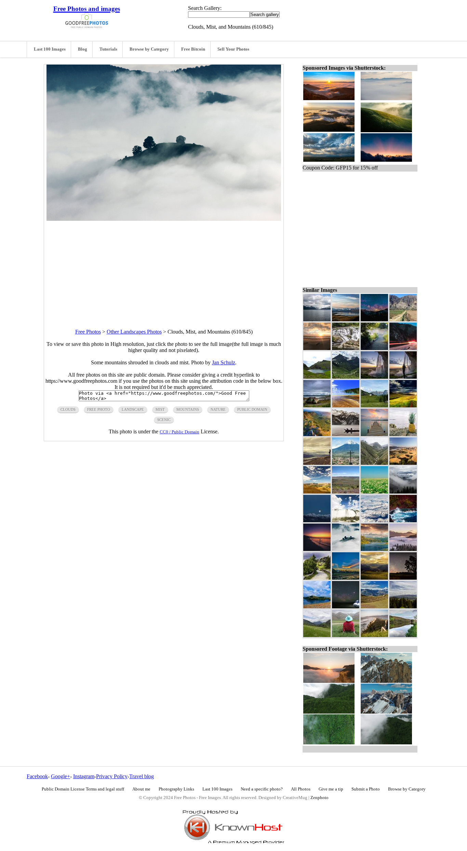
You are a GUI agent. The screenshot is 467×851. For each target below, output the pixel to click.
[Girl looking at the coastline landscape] (374, 635)
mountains (187, 409)
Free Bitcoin (193, 49)
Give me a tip (331, 789)
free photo (98, 409)
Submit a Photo (365, 789)
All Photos (300, 789)
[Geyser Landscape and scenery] (345, 405)
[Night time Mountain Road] (403, 348)
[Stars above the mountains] (374, 319)
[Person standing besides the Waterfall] (403, 377)
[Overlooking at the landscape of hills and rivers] (317, 463)
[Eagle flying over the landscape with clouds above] (403, 405)
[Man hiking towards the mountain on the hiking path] (317, 578)
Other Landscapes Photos (134, 332)
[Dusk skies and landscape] (345, 578)
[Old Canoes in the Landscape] (317, 405)
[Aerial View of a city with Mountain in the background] (345, 463)
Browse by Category (149, 49)
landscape (133, 409)
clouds (68, 409)
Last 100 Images (50, 49)
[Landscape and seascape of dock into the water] (374, 434)
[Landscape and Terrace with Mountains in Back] (374, 606)
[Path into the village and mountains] (403, 319)
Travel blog (141, 776)
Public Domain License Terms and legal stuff (83, 789)
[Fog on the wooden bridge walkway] (374, 348)
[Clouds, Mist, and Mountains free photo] (163, 219)
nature (218, 409)
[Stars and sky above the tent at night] (345, 606)
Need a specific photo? (262, 789)
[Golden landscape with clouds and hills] (374, 578)
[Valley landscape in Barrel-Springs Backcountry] (345, 492)
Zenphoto (319, 797)
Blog (82, 49)
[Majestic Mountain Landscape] (374, 463)
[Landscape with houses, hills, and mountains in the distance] (374, 405)
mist (160, 409)
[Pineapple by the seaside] (403, 434)
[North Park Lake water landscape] (403, 635)
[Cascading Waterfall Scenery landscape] (345, 348)
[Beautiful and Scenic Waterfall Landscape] (374, 377)
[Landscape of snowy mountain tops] (374, 520)
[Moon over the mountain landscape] (317, 520)
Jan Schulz (223, 362)
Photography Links (176, 789)
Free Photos (88, 332)
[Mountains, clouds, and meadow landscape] (317, 635)
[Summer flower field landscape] (374, 492)
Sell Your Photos (233, 49)
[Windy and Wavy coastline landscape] (403, 520)
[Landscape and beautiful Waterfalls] (345, 520)
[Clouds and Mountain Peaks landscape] (345, 377)
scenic (164, 420)
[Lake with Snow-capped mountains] (317, 319)
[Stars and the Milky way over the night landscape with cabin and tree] (403, 578)
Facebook (37, 776)
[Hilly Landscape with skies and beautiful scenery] (403, 463)
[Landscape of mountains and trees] (403, 606)
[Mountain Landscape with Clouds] (403, 492)
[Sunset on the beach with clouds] (317, 348)
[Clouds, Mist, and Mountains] (345, 549)
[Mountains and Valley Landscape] (317, 434)
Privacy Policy (112, 776)
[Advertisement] (163, 268)
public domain (252, 409)
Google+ (60, 776)
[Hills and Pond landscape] (317, 377)
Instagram (83, 776)
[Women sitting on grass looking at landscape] (345, 635)
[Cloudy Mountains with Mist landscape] (403, 549)
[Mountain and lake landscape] (345, 319)
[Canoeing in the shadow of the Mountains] (345, 434)
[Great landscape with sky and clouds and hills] (317, 492)
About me (141, 789)
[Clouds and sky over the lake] (317, 606)
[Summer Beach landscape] (317, 549)
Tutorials (108, 49)
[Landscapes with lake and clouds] (374, 549)
